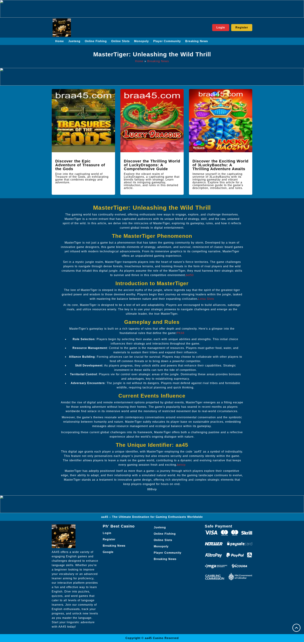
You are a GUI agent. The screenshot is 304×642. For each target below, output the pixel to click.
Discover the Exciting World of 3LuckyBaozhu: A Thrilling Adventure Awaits (220, 165)
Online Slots (120, 41)
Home (59, 41)
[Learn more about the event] (152, 9)
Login (107, 533)
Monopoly (141, 41)
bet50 (190, 275)
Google (108, 552)
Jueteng (74, 41)
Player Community (167, 41)
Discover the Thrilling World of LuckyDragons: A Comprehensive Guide (152, 165)
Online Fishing (96, 41)
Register (109, 539)
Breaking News (196, 41)
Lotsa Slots (206, 298)
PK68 (180, 333)
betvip (181, 464)
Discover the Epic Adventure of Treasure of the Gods (80, 165)
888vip (152, 489)
